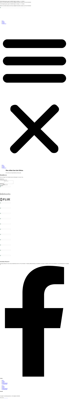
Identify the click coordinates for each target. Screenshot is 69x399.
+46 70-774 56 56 (3, 393)
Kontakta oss (4, 23)
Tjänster (3, 21)
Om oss (3, 22)
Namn (1, 178)
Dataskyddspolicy (5, 388)
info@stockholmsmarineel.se (4, 394)
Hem (3, 20)
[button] (34, 94)
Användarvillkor (4, 389)
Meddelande (2, 183)
